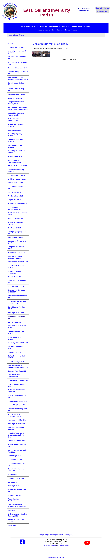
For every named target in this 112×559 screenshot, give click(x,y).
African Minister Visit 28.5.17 (16, 223)
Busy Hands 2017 (14, 130)
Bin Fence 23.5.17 (14, 228)
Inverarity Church (102, 11)
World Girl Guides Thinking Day (14, 120)
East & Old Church (102, 8)
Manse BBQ (12, 482)
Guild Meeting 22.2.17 (16, 286)
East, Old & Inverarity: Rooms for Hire (16, 114)
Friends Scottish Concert (17, 478)
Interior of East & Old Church (16, 521)
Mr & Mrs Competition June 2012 (16, 428)
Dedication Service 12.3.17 (18, 262)
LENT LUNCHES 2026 (16, 47)
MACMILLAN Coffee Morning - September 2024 (18, 78)
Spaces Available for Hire (44, 30)
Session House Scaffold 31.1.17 (17, 327)
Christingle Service (15, 459)
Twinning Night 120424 (16, 94)
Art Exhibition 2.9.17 (15, 196)
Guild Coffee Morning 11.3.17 (16, 266)
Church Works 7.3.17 (15, 277)
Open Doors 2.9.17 (15, 192)
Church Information (68, 26)
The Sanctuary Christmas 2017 (17, 296)
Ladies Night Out (14, 456)
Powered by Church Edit (56, 557)
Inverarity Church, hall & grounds (17, 52)
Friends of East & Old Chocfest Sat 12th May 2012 (16, 435)
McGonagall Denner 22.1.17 (15, 347)
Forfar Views (12, 525)
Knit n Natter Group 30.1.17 (15, 338)
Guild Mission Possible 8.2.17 (16, 308)
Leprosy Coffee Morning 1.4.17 (17, 242)
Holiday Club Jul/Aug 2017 (18, 203)
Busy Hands (12, 474)
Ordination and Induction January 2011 (17, 515)
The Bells (11, 510)
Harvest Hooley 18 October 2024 (18, 72)
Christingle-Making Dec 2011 (16, 464)
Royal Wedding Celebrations (13, 500)
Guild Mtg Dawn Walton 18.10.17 (16, 152)
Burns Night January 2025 (17, 68)
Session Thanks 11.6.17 (16, 218)
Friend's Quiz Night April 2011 (17, 490)
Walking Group (13, 486)
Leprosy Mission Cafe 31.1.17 (16, 332)
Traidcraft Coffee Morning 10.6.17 (17, 214)
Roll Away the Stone (15, 495)
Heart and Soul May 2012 (17, 420)
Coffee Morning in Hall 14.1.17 (16, 357)
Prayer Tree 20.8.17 (15, 200)
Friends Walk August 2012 (17, 401)
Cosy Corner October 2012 (18, 380)
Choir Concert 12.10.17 (16, 175)
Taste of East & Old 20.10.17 (15, 146)
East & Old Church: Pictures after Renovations (18, 366)
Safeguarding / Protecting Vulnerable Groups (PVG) (56, 534)
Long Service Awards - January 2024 (16, 103)
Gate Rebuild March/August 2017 (15, 208)
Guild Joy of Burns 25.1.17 (18, 343)
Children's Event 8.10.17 (17, 179)
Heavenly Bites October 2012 (17, 385)
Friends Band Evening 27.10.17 (16, 125)
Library (81, 26)
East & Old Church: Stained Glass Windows (17, 505)
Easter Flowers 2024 (15, 98)
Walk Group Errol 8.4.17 (17, 237)
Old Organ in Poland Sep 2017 (17, 187)
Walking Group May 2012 (17, 424)
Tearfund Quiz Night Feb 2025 (17, 57)
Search (74, 30)
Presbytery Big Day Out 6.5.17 (16, 232)
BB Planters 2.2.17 (15, 322)
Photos (21, 35)
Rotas (88, 26)
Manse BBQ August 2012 (17, 405)
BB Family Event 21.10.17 (17, 166)
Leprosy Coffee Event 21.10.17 (16, 140)
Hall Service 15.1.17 (15, 352)
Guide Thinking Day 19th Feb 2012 (17, 451)
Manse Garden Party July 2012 (17, 409)
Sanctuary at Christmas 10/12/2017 (16, 291)
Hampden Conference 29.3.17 (16, 248)
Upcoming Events (63, 30)
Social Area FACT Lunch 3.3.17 (17, 281)
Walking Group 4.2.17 (16, 313)
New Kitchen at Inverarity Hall (17, 63)
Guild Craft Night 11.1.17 (17, 362)
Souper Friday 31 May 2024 (16, 89)
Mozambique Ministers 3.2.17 (16, 317)
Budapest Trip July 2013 (17, 371)
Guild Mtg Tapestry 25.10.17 (15, 135)
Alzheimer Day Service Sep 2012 (16, 391)
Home (22, 26)
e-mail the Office (63, 545)
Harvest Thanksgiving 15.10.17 (16, 170)
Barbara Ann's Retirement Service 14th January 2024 (18, 108)
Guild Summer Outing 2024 (16, 84)
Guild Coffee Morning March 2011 (16, 470)
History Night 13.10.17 (16, 156)
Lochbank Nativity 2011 (16, 441)
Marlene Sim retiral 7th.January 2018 (15, 161)
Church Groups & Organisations (46, 26)
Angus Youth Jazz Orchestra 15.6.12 (14, 415)
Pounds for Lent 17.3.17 (17, 252)
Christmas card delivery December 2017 (17, 302)
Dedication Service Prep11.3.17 (15, 272)
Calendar (29, 26)
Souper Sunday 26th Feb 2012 (17, 445)
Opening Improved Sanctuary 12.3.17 (15, 257)
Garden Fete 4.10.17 (15, 183)
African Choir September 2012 (17, 396)
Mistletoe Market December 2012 (14, 376)
